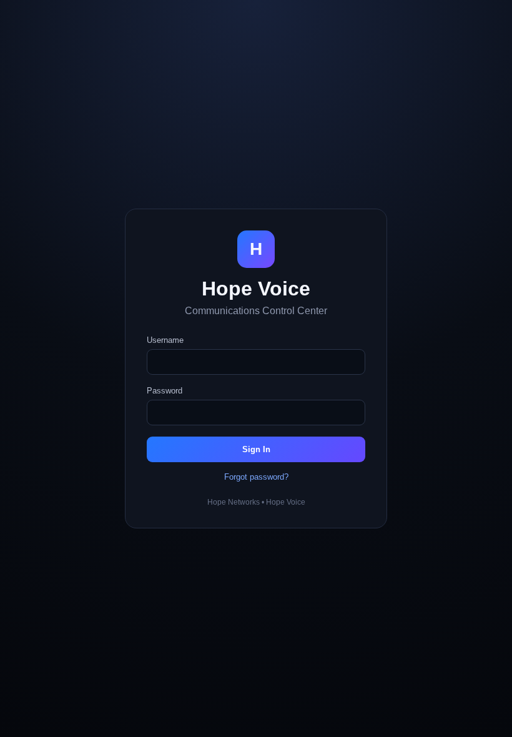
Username (165, 340)
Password (164, 390)
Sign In (256, 449)
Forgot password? (256, 477)
